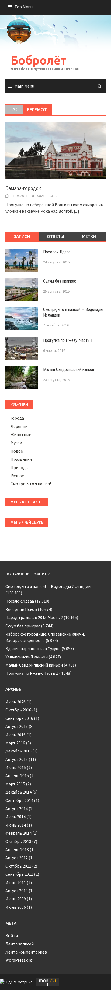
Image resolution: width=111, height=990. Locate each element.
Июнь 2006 (15, 907)
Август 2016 (16, 726)
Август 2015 (16, 759)
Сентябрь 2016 (19, 718)
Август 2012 (16, 857)
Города (17, 418)
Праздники (21, 459)
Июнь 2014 (15, 825)
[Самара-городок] (55, 150)
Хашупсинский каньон (26, 657)
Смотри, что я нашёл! (31, 483)
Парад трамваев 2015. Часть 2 (34, 617)
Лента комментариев (26, 952)
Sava (41, 195)
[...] (76, 211)
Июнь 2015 (15, 767)
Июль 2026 (15, 701)
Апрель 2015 (17, 775)
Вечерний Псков (21, 609)
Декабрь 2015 (18, 751)
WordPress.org (19, 960)
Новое (17, 451)
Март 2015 (15, 784)
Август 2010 (16, 890)
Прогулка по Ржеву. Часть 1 (68, 340)
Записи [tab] (22, 236)
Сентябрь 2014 (19, 800)
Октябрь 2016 (18, 710)
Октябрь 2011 (18, 866)
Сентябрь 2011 (19, 874)
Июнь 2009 (15, 898)
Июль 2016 (15, 734)
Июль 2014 (15, 816)
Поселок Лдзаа (56, 252)
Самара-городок (23, 188)
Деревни (19, 426)
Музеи (16, 442)
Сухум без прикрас (59, 281)
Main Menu (24, 86)
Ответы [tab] (55, 236)
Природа (19, 467)
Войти (11, 935)
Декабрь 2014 (18, 792)
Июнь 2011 (15, 882)
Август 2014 (16, 808)
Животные (21, 434)
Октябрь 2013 (18, 841)
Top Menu (24, 6)
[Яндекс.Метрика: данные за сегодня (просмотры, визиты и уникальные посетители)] (16, 982)
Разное (17, 475)
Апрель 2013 (17, 849)
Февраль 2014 (18, 833)
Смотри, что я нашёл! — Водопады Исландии (48, 586)
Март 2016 (15, 742)
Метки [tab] (89, 236)
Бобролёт (39, 60)
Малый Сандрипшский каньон (68, 369)
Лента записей (19, 943)
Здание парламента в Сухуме (33, 648)
